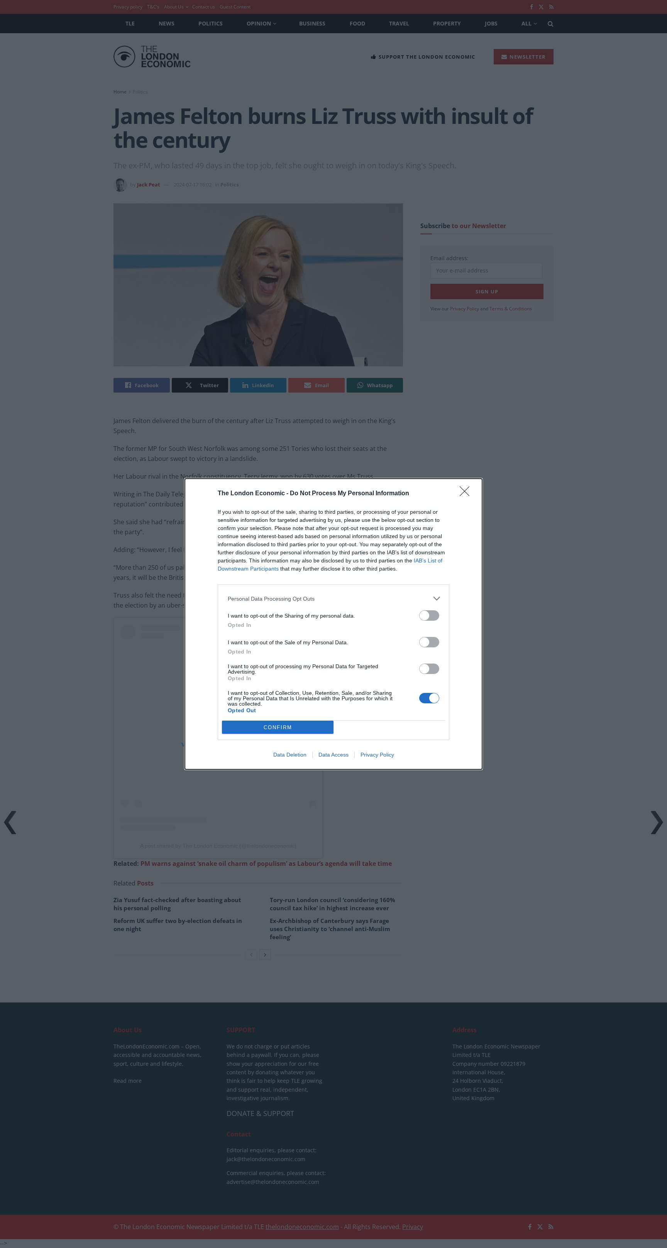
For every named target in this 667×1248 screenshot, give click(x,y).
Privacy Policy (377, 755)
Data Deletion (289, 755)
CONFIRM (278, 727)
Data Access (333, 755)
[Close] (467, 493)
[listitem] (333, 598)
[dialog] (333, 624)
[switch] (429, 615)
